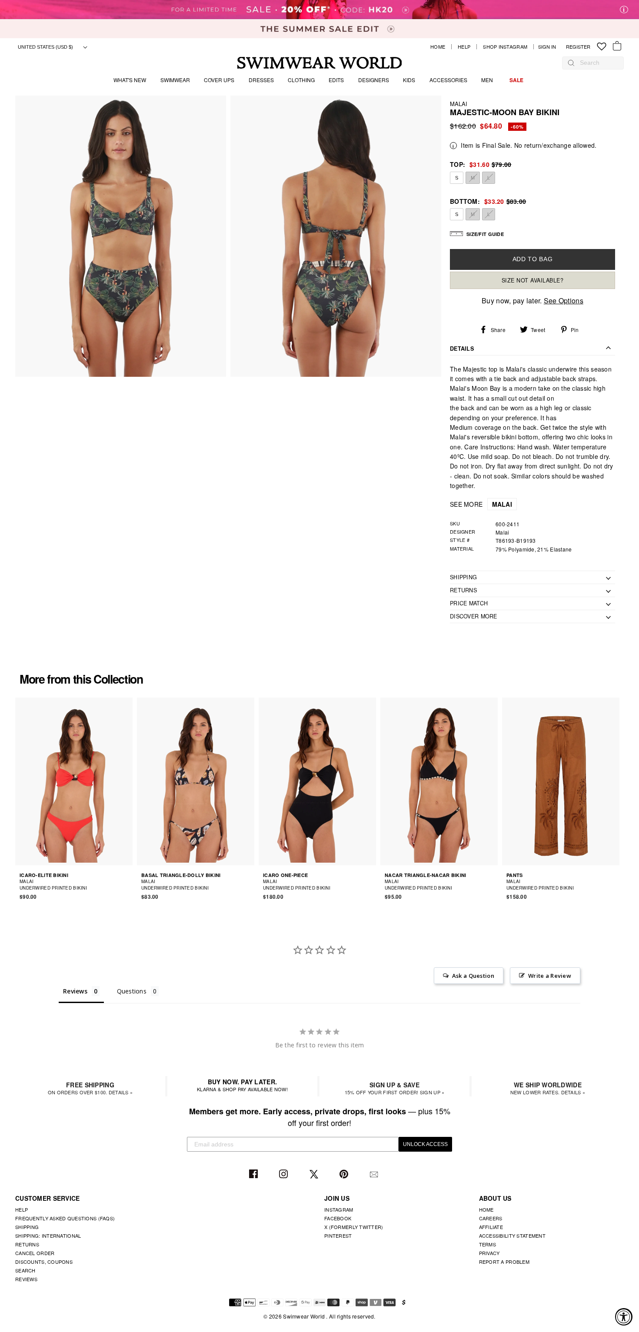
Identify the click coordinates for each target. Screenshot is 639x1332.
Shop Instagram (505, 46)
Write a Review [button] (549, 976)
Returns (27, 1244)
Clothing (301, 79)
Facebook (254, 1174)
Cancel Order (34, 1252)
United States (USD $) (46, 47)
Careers (491, 1218)
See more (481, 504)
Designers (373, 79)
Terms (487, 1244)
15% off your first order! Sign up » (395, 1088)
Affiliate (491, 1226)
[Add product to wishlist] (127, 884)
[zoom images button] (120, 236)
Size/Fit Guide (485, 234)
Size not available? (533, 280)
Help (464, 46)
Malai (458, 104)
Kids (409, 79)
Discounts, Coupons (44, 1261)
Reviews (26, 1279)
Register (578, 46)
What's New (129, 79)
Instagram (284, 1174)
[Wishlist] (601, 46)
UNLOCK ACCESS (425, 1144)
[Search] (571, 62)
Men (487, 79)
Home (437, 46)
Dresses (261, 79)
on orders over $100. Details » (90, 1088)
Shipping (27, 1226)
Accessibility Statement (512, 1235)
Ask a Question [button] (473, 976)
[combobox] (597, 62)
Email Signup (374, 1174)
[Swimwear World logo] (319, 63)
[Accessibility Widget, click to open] (623, 1316)
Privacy (489, 1252)
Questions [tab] (132, 991)
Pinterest (344, 1174)
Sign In (549, 46)
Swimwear (175, 79)
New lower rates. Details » (547, 1088)
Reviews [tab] (75, 991)
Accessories (448, 79)
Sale (516, 80)
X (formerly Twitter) (353, 1226)
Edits (336, 79)
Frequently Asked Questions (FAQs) (65, 1218)
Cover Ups (219, 79)
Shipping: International (48, 1235)
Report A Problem (504, 1261)
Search (25, 1270)
